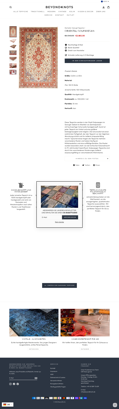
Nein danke (59, 222)
